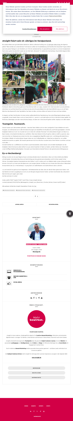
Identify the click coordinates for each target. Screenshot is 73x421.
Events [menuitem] (48, 406)
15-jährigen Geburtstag (53, 44)
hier (35, 186)
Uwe (40, 107)
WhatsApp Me (36, 251)
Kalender (39, 256)
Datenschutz (36, 377)
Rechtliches (36, 372)
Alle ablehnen (60, 29)
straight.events (9, 190)
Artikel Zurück (19, 204)
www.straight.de (36, 357)
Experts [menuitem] (41, 406)
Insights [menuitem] (33, 406)
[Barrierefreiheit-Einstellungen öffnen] (70, 213)
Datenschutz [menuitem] (37, 416)
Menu (5, 2)
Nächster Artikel (53, 204)
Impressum (36, 368)
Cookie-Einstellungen (29, 29)
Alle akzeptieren (45, 29)
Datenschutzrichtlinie (55, 16)
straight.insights (39, 190)
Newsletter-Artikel (23, 190)
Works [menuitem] (26, 406)
